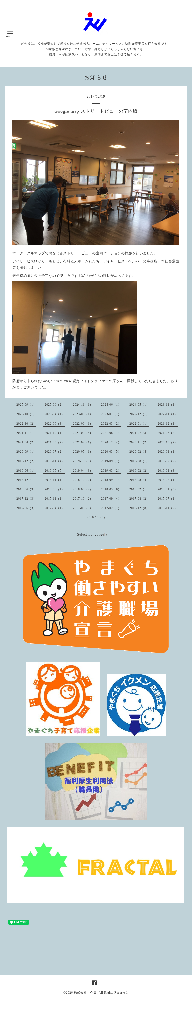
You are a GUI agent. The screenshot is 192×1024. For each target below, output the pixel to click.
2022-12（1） (140, 414)
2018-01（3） (168, 489)
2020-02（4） (140, 451)
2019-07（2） (168, 461)
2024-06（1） (111, 404)
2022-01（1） (140, 423)
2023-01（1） (111, 414)
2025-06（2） (55, 404)
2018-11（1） (55, 480)
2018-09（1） (111, 480)
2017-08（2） (140, 498)
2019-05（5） (55, 470)
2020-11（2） (140, 442)
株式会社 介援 (85, 992)
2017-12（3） (26, 498)
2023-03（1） (83, 414)
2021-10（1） (55, 433)
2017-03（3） (83, 508)
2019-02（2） (140, 470)
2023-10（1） (26, 414)
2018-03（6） (111, 489)
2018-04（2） (83, 489)
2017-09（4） (111, 498)
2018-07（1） (168, 480)
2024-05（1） (140, 404)
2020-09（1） (26, 451)
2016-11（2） (168, 508)
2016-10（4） (97, 517)
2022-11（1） (168, 414)
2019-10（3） (83, 461)
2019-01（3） (168, 470)
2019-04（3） (83, 470)
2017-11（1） (55, 498)
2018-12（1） (26, 480)
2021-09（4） (83, 433)
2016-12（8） (140, 508)
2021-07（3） (140, 433)
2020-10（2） (168, 442)
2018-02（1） (140, 489)
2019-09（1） (111, 461)
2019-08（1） (140, 461)
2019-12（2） (26, 461)
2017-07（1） (168, 498)
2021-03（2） (55, 442)
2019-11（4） (55, 461)
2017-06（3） (26, 508)
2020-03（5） (111, 451)
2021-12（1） (168, 423)
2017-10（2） (83, 498)
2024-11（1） (83, 404)
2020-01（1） (168, 451)
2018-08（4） (140, 480)
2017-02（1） (111, 508)
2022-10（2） (26, 423)
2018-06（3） (26, 489)
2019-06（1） (26, 470)
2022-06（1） (83, 423)
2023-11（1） (168, 404)
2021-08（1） (111, 433)
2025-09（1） (26, 404)
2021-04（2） (26, 442)
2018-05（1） (55, 489)
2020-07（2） (55, 451)
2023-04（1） (55, 414)
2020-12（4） (111, 442)
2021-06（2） (168, 433)
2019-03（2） (111, 470)
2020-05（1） (83, 451)
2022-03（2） (111, 423)
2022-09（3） (55, 423)
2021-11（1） (26, 433)
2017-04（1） (55, 508)
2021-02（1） (83, 442)
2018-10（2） (83, 480)
